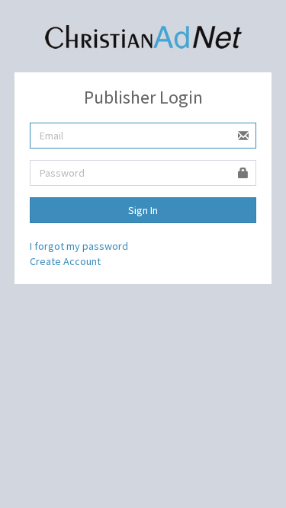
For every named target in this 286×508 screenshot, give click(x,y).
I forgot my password (79, 246)
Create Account (65, 261)
